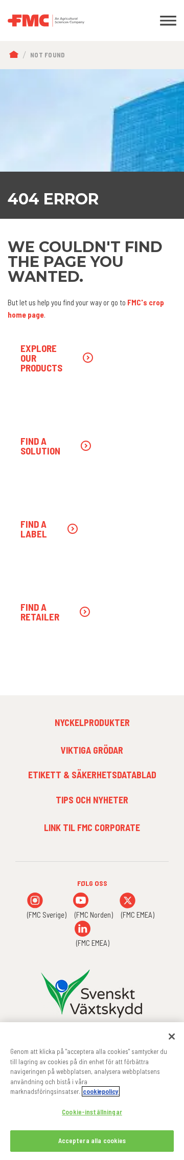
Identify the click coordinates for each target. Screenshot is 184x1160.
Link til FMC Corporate (92, 827)
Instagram (35, 900)
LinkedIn (82, 929)
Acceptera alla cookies (92, 1140)
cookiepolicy (101, 1091)
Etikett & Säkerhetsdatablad (92, 774)
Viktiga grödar (92, 750)
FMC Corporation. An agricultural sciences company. (69, 20)
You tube (81, 900)
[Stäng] (171, 1036)
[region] (92, 1091)
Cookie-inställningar (92, 1112)
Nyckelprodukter (92, 722)
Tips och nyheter (92, 799)
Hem (16, 55)
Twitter (127, 900)
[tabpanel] (92, 144)
